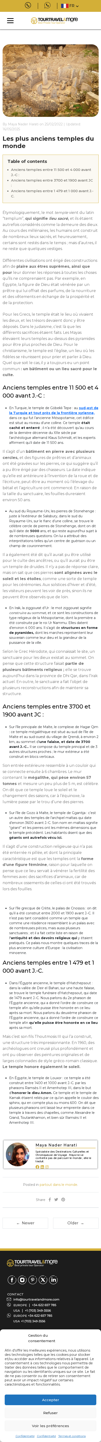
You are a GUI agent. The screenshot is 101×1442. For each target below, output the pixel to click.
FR (71, 6)
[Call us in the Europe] (44, 1305)
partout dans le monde (58, 1185)
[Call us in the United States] (38, 1310)
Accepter (50, 1400)
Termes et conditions (72, 1436)
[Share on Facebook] (50, 1199)
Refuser (50, 1413)
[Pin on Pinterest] (63, 1199)
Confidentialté (25, 1436)
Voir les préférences (50, 1426)
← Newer (25, 1223)
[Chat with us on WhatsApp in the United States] (33, 1321)
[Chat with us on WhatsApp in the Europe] (40, 1316)
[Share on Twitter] (56, 1199)
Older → (75, 1223)
